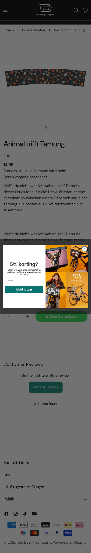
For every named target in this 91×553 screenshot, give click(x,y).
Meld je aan (24, 289)
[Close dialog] (84, 248)
